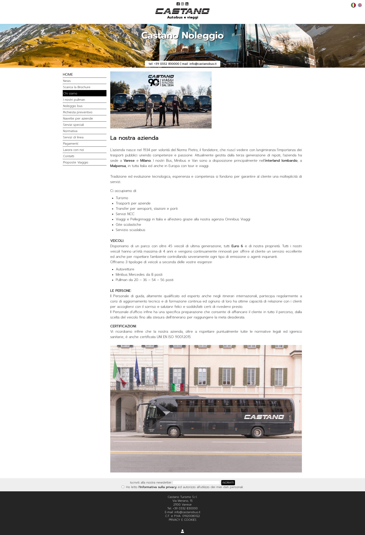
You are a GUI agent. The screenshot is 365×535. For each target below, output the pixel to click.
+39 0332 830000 (166, 64)
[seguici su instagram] (182, 4)
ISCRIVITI (228, 482)
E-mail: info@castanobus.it (182, 512)
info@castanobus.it (203, 64)
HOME (68, 74)
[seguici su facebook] (178, 4)
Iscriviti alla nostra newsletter (150, 482)
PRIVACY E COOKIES (182, 520)
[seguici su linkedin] (186, 4)
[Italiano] (352, 6)
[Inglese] (359, 6)
